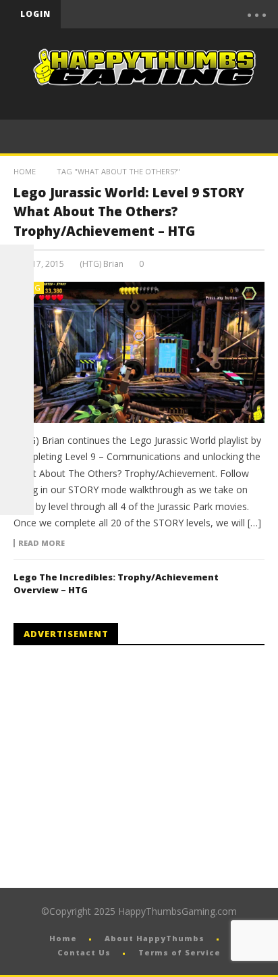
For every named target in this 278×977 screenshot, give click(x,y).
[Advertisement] (126, 766)
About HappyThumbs (154, 938)
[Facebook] (119, 14)
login (35, 14)
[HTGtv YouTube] (17, 329)
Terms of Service (179, 952)
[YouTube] (148, 14)
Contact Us (84, 952)
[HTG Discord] (17, 363)
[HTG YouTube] (17, 295)
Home (24, 171)
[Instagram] (17, 430)
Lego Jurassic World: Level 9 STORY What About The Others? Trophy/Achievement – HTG (128, 212)
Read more (41, 543)
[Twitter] (176, 14)
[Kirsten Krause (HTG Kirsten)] (17, 498)
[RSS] (17, 464)
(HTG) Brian (101, 264)
